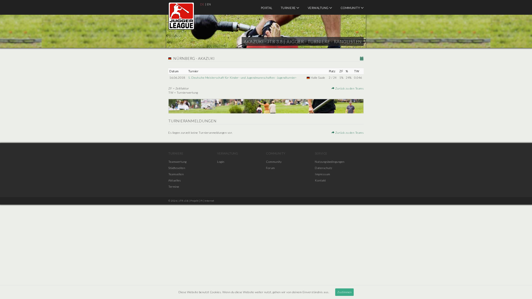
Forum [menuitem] (270, 168)
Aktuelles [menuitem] (174, 180)
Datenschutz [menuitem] (323, 168)
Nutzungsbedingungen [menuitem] (330, 161)
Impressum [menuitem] (322, 174)
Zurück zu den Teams (349, 88)
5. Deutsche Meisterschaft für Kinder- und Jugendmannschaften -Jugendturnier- (242, 77)
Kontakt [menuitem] (320, 180)
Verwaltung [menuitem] (318, 8)
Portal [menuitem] (266, 8)
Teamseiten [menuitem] (176, 174)
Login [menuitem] (220, 161)
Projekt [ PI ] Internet (202, 200)
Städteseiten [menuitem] (176, 168)
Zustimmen (344, 292)
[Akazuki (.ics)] (362, 58)
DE (202, 4)
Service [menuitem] (321, 153)
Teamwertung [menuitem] (177, 161)
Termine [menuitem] (173, 186)
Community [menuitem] (351, 8)
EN (209, 4)
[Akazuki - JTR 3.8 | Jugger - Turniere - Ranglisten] (181, 16)
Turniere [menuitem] (289, 8)
